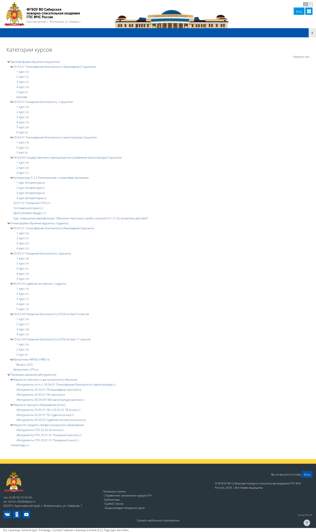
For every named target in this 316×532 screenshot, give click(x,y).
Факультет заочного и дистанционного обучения (45, 379)
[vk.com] (7, 514)
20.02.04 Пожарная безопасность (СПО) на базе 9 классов (51, 314)
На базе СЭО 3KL (305, 515)
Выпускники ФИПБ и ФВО (30, 359)
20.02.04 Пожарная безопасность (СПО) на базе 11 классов (52, 339)
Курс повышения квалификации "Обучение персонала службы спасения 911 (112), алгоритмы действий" (81, 218)
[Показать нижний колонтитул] (307, 523)
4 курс (20, 87)
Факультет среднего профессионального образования (49, 425)
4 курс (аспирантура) (29, 198)
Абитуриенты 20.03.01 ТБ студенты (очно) (43, 415)
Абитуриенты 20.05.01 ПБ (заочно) (39, 394)
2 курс (20, 76)
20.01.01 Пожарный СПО (30, 203)
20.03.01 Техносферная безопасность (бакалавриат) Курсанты (54, 228)
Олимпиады (18, 445)
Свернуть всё (301, 56)
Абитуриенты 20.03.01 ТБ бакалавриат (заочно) (47, 389)
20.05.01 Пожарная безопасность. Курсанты (42, 253)
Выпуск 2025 (24, 364)
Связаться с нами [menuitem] (290, 4)
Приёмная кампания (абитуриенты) (33, 374)
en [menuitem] (310, 4)
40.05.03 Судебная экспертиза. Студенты (40, 283)
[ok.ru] (17, 514)
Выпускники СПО (24, 369)
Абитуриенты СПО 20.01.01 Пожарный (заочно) (47, 435)
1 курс (20, 71)
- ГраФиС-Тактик (113, 503)
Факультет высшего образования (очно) (39, 405)
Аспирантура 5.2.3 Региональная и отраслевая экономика (51, 177)
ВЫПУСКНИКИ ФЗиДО (28, 213)
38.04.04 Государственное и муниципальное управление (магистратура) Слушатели (68, 157)
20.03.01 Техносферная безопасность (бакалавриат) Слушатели (55, 66)
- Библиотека (111, 499)
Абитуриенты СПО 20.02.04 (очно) (38, 430)
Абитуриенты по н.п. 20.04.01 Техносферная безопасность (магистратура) (64, 384)
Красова (21, 97)
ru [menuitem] (305, 4)
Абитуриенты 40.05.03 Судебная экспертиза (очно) (49, 420)
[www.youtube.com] (26, 514)
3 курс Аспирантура (29, 193)
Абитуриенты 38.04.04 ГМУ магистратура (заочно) (49, 399)
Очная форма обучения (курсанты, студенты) (39, 223)
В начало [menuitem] (269, 4)
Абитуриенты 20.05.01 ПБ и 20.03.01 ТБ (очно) (46, 410)
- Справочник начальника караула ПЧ (127, 495)
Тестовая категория (26, 208)
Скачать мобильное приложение (158, 520)
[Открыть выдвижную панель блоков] (312, 32)
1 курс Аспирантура (29, 182)
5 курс (20, 92)
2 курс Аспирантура (29, 187)
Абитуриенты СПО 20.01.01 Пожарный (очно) (46, 440)
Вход (299, 11)
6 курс (20, 132)
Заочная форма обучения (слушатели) (35, 62)
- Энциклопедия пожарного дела (124, 508)
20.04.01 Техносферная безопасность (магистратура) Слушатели (55, 137)
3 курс (20, 81)
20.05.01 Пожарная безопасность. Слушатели (43, 102)
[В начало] (13, 481)
